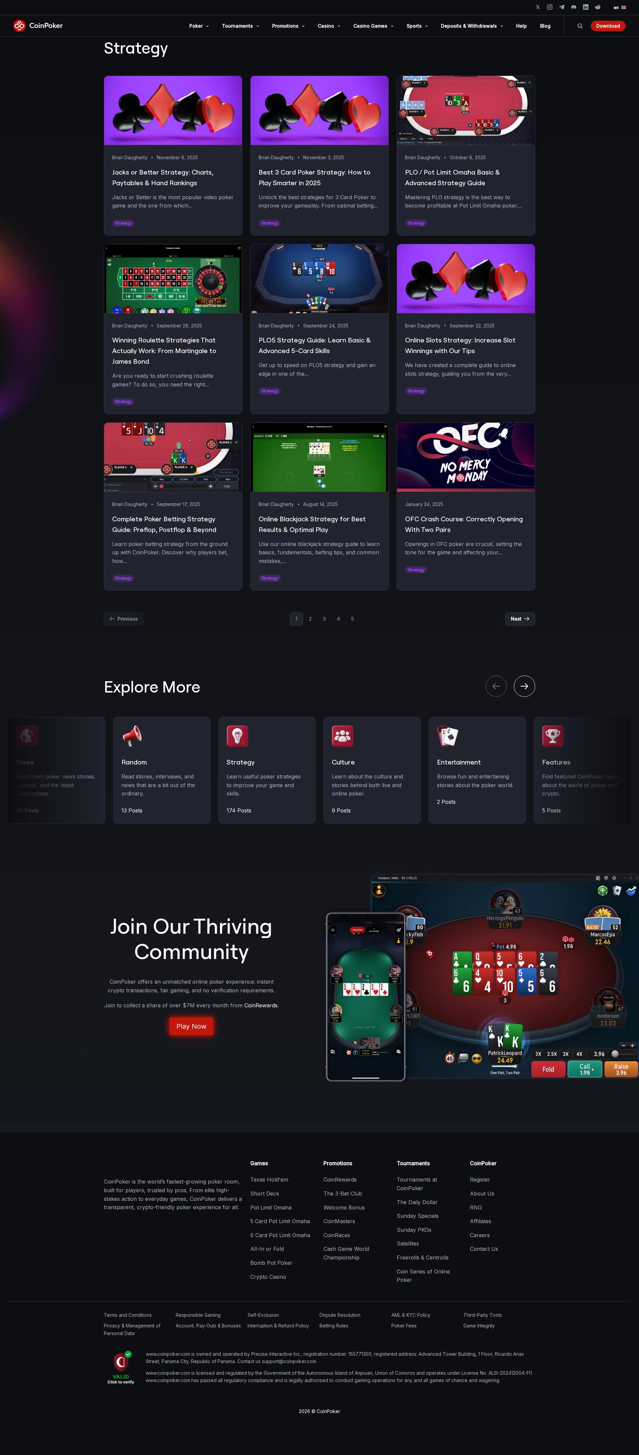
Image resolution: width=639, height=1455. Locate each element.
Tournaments (413, 1163)
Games (259, 1163)
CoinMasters (339, 1221)
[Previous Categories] (496, 686)
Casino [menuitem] (326, 26)
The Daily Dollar (417, 1202)
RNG (476, 1207)
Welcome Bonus (344, 1207)
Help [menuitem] (521, 26)
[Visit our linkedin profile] (585, 7)
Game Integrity (479, 1325)
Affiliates (480, 1221)
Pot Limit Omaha (271, 1207)
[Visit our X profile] (537, 7)
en (616, 7)
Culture (343, 762)
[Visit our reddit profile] (597, 7)
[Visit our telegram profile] (561, 7)
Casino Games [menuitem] (370, 26)
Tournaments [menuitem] (237, 26)
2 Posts (446, 801)
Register (480, 1179)
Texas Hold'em (269, 1179)
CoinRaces (336, 1235)
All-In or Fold (267, 1248)
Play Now (191, 1026)
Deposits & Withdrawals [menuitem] (469, 26)
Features (556, 762)
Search (580, 26)
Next (516, 619)
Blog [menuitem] (545, 26)
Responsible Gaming (198, 1315)
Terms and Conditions (128, 1315)
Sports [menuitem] (414, 26)
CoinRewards (340, 1179)
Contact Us (484, 1248)
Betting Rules (334, 1325)
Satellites (408, 1243)
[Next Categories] (524, 686)
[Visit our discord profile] (573, 7)
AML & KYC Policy (410, 1315)
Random (134, 762)
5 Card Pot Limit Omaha (280, 1221)
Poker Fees (404, 1325)
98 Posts (27, 810)
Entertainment (459, 762)
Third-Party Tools (482, 1315)
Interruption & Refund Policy (278, 1325)
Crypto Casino (268, 1276)
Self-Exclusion (263, 1315)
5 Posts (551, 810)
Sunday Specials (418, 1215)
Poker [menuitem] (196, 26)
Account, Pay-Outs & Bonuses (208, 1325)
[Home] (137, 1163)
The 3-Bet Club (342, 1193)
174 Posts (239, 810)
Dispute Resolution (340, 1315)
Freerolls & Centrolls (423, 1257)
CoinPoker (483, 1163)
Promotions (337, 1163)
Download (608, 26)
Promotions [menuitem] (285, 26)
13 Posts (131, 810)
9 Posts (341, 810)
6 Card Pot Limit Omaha (280, 1235)
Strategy (241, 762)
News (25, 762)
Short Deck (264, 1193)
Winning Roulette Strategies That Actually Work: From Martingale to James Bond (164, 350)
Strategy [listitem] (123, 223)
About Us (482, 1193)
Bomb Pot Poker (271, 1262)
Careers (480, 1235)
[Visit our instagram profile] (549, 7)
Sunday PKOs (414, 1229)
